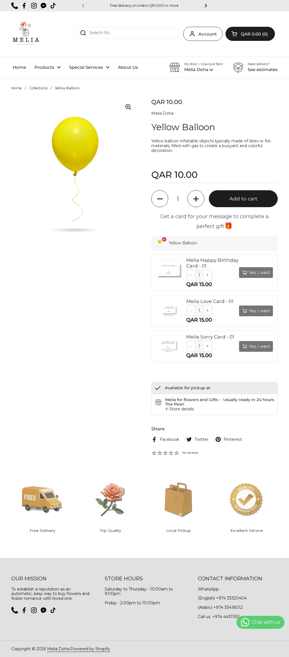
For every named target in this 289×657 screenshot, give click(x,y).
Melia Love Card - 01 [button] (209, 301)
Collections (38, 88)
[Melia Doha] (25, 34)
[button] (250, 34)
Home (16, 88)
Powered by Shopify (90, 648)
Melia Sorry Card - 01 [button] (210, 337)
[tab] (179, 409)
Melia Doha (58, 648)
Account (207, 34)
